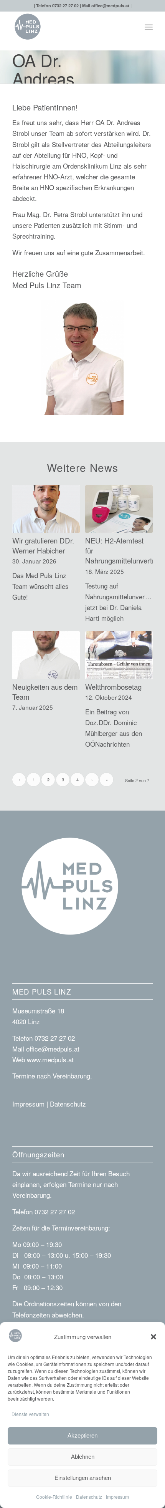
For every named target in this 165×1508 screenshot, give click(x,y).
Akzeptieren (82, 1435)
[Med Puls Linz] (68, 26)
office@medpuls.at (110, 5)
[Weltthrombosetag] (118, 655)
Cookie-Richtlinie (54, 1496)
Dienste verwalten (30, 1414)
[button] (153, 1337)
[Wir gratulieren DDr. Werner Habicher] (45, 509)
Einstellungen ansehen (82, 1478)
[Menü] (149, 26)
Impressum (117, 1496)
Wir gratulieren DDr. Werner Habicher (43, 545)
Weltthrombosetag (113, 687)
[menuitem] (149, 26)
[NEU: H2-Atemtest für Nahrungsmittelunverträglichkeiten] (118, 509)
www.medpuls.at (50, 1059)
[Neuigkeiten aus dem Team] (45, 655)
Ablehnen (82, 1456)
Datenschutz (89, 1496)
